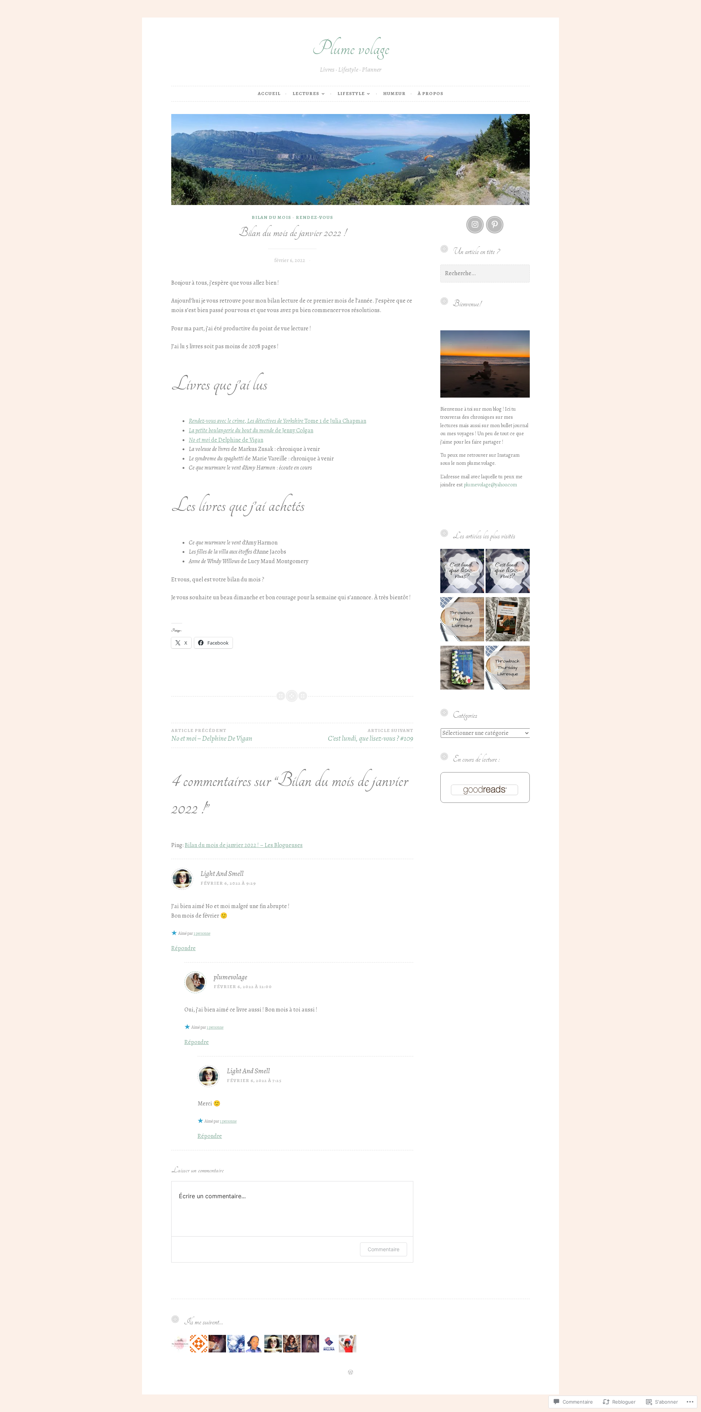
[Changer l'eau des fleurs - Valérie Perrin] (462, 669)
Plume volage (350, 48)
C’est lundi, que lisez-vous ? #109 (370, 735)
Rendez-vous (314, 217)
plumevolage (230, 977)
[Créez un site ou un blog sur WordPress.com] (350, 1373)
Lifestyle (351, 93)
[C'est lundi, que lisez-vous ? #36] (508, 572)
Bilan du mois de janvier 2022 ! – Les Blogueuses (244, 845)
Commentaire (383, 1249)
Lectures (305, 93)
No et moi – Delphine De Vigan (211, 735)
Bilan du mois (271, 217)
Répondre (183, 948)
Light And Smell (222, 873)
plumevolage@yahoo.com (490, 484)
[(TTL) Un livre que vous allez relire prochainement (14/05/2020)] (462, 620)
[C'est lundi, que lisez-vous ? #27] (462, 572)
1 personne (202, 933)
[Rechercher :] (485, 273)
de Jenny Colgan (251, 430)
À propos (430, 93)
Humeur (394, 93)
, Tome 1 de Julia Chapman (277, 421)
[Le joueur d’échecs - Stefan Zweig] (508, 620)
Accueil (269, 93)
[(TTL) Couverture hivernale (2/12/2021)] (508, 669)
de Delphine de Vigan (226, 440)
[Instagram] (475, 225)
